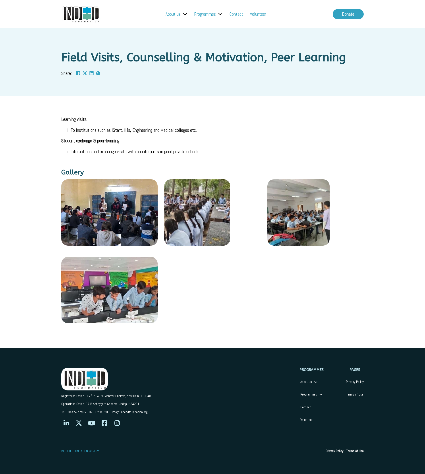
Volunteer (258, 14)
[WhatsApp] (98, 73)
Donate (348, 14)
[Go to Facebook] (104, 423)
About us (173, 14)
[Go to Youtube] (92, 423)
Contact (236, 14)
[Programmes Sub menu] (220, 14)
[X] (85, 73)
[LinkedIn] (91, 73)
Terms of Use (354, 394)
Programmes (205, 14)
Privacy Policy (355, 382)
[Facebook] (78, 73)
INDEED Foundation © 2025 (80, 451)
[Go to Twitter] (79, 423)
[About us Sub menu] (185, 14)
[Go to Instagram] (117, 423)
